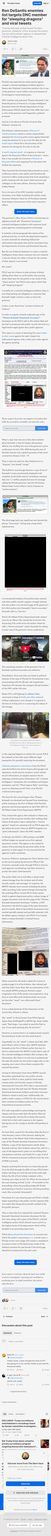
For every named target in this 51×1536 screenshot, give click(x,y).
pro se (30, 1237)
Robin (9, 1354)
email (28, 140)
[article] (25, 1428)
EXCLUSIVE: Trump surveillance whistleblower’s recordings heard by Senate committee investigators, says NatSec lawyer (19, 1423)
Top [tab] (4, 1414)
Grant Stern (12, 41)
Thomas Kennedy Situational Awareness (21, 317)
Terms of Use (37, 1498)
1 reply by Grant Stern (18, 1391)
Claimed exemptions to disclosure (17, 765)
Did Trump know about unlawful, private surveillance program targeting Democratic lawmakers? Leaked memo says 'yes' (19, 1444)
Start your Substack (19, 1525)
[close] (44, 1453)
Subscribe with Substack (27, 1492)
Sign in (46, 3)
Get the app (37, 1525)
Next (43, 1316)
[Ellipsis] (48, 1355)
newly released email (13, 152)
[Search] (46, 1414)
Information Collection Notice (29, 1500)
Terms (30, 1519)
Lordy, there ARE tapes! (11, 1429)
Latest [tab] (10, 1414)
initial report (7, 143)
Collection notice (40, 1519)
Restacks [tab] (17, 1333)
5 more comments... (9, 1402)
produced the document (22, 1234)
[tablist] (12, 1333)
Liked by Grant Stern (16, 1357)
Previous (9, 1316)
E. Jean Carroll (12, 1375)
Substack (13, 1531)
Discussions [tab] (20, 1414)
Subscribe (37, 3)
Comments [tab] (7, 1333)
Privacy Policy (25, 1503)
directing (18, 137)
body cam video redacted (32, 697)
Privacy (23, 1519)
